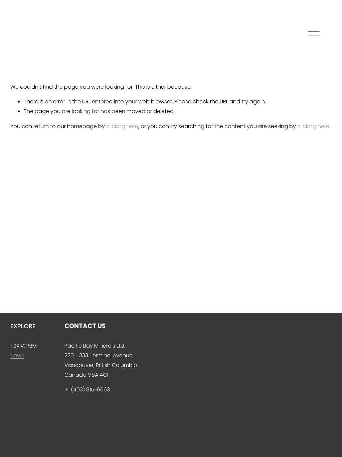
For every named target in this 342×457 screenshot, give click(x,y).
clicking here (122, 126)
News (17, 355)
